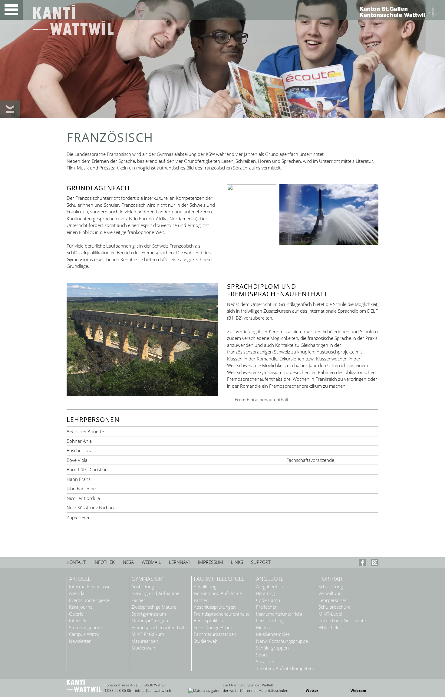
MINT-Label (330, 614)
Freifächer (266, 607)
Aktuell (80, 579)
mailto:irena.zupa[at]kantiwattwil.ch (172, 517)
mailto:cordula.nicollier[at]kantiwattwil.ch (172, 498)
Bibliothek (328, 627)
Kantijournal (81, 607)
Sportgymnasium (148, 614)
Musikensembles (273, 634)
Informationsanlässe (89, 587)
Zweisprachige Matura (153, 607)
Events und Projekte (89, 600)
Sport (261, 655)
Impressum (210, 562)
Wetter (312, 690)
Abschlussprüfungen (215, 607)
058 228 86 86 (119, 690)
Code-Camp (268, 600)
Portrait (330, 579)
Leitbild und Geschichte (342, 620)
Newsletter (80, 641)
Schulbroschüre (334, 607)
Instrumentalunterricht (279, 614)
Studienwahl (143, 648)
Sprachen (265, 661)
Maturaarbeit (144, 641)
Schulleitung (330, 587)
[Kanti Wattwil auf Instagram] (374, 564)
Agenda (76, 593)
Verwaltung (329, 593)
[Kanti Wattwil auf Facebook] (363, 564)
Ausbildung (142, 587)
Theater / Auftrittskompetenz (285, 668)
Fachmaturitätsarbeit (215, 634)
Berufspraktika (208, 620)
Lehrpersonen (333, 600)
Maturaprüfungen (149, 620)
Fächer (138, 600)
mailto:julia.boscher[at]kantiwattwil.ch (172, 450)
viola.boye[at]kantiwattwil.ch (172, 460)
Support (261, 562)
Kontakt (76, 562)
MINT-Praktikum (147, 634)
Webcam (358, 690)
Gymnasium (147, 579)
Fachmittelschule (219, 579)
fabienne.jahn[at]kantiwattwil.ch (172, 488)
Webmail (151, 562)
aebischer (172, 431)
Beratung (265, 593)
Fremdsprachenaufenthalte (159, 627)
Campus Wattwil (85, 634)
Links (237, 562)
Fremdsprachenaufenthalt (261, 399)
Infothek (104, 562)
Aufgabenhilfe (270, 587)
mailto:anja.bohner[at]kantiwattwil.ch (172, 441)
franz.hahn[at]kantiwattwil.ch (172, 479)
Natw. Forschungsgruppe (282, 641)
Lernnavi (179, 562)
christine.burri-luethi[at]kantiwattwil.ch (172, 469)
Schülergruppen (272, 648)
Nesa (128, 562)
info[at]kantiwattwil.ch (153, 690)
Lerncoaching (270, 620)
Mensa (263, 627)
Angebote (270, 579)
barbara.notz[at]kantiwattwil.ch (172, 507)
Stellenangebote (85, 627)
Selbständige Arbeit (213, 627)
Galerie (76, 614)
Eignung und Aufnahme (155, 593)
